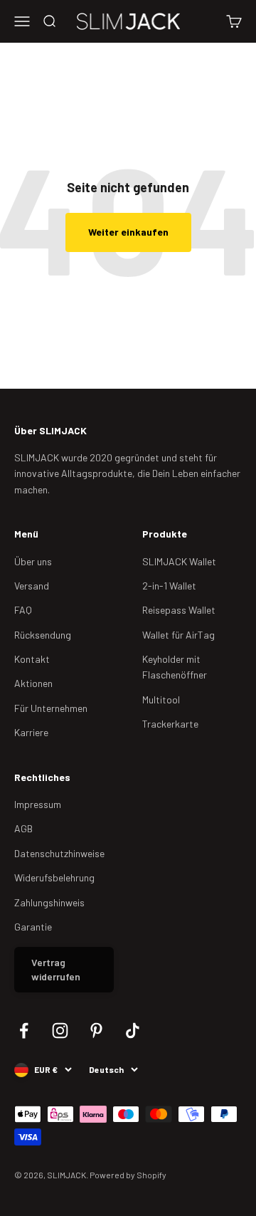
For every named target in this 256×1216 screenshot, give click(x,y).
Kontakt (32, 659)
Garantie (33, 927)
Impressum (37, 804)
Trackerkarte (170, 724)
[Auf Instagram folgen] (60, 1030)
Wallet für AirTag (178, 635)
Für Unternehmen (50, 708)
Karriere (31, 732)
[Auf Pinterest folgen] (96, 1030)
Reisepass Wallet (178, 610)
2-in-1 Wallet (169, 586)
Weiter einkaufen (128, 232)
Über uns (33, 561)
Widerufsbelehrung (54, 877)
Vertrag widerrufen (55, 969)
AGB (23, 828)
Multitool (161, 699)
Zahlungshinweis (49, 902)
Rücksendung (42, 635)
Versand (31, 586)
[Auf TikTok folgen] (132, 1030)
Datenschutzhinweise (59, 853)
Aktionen (33, 683)
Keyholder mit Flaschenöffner (174, 667)
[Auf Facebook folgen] (23, 1030)
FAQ (23, 610)
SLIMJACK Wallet (179, 561)
